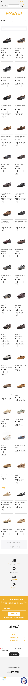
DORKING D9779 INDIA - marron (6, 194)
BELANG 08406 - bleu (20, 446)
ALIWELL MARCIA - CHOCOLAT (20, 137)
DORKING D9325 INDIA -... (6, 276)
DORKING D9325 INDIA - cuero (21, 250)
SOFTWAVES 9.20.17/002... (18, 335)
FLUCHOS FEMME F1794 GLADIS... (21, 222)
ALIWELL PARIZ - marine (5, 165)
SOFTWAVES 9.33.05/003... (18, 304)
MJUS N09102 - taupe (20, 529)
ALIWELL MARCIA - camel (6, 137)
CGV (5, 663)
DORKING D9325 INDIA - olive (6, 304)
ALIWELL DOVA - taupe (7, 394)
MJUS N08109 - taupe (6, 502)
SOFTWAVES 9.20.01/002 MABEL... (6, 366)
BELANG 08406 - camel (7, 474)
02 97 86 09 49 (21, 1)
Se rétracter (14, 654)
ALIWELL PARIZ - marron (19, 165)
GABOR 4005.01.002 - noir (6, 106)
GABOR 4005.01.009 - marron (20, 106)
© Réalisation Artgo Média (14, 667)
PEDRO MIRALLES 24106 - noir (19, 194)
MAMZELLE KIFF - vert (21, 420)
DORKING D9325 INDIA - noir (21, 276)
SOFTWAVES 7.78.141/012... (4, 335)
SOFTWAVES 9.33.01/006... (4, 446)
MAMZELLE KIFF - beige (5, 420)
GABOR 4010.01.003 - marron (20, 49)
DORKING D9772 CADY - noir (6, 49)
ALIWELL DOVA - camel (21, 366)
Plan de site (21, 663)
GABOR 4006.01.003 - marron (20, 78)
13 (17, 546)
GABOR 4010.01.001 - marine (6, 78)
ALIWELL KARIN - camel (19, 394)
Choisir (14, 29)
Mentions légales (12, 663)
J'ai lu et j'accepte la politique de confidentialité (15, 617)
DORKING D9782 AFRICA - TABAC (5, 222)
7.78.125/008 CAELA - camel (20, 474)
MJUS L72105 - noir (20, 502)
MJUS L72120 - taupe (6, 529)
